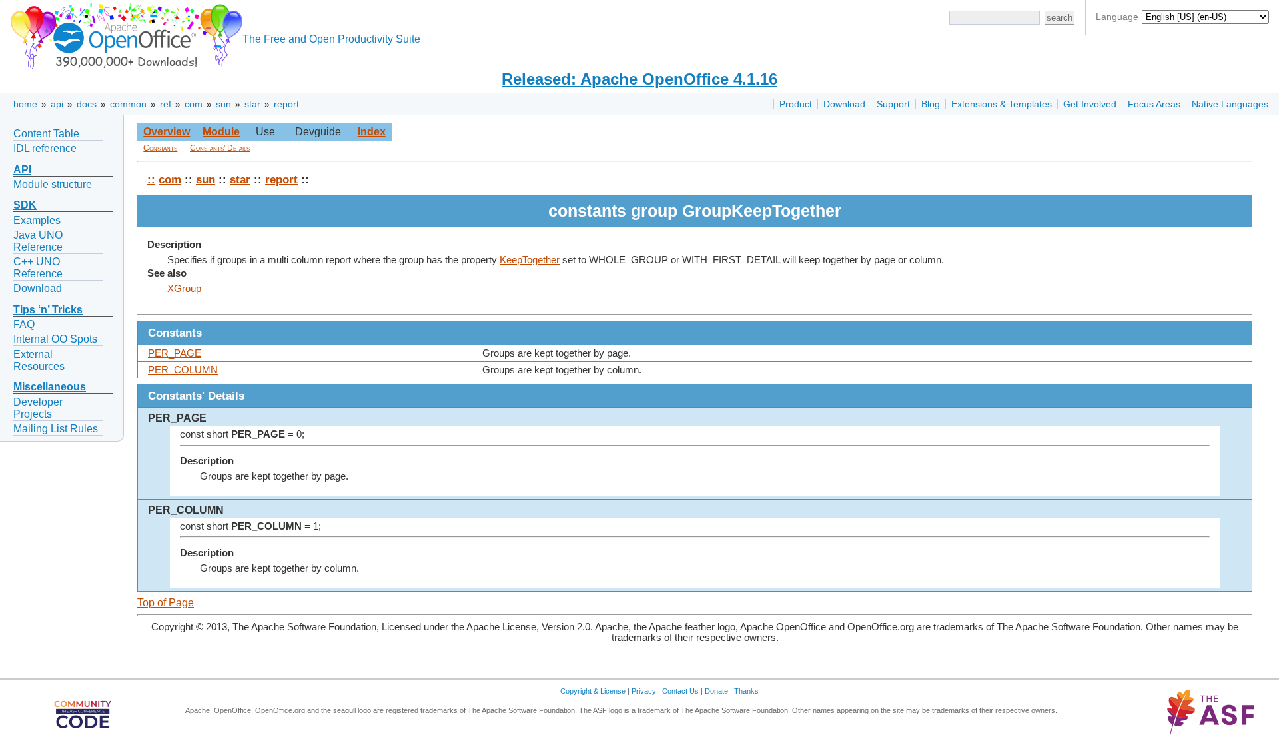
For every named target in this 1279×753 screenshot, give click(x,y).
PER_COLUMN (183, 370)
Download (844, 104)
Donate (716, 691)
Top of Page (165, 602)
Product (795, 104)
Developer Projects (38, 408)
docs (87, 104)
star (252, 104)
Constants (160, 148)
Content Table (46, 133)
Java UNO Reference (38, 241)
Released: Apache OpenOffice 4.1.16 (639, 79)
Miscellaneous (49, 386)
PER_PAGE (174, 353)
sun (223, 104)
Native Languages (1230, 104)
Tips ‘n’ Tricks (48, 309)
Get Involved (1089, 104)
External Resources (39, 360)
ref (165, 104)
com (194, 104)
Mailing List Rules (55, 428)
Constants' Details (220, 148)
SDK (25, 205)
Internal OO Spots (55, 339)
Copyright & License (593, 691)
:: (151, 179)
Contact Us (680, 691)
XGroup (184, 288)
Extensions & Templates (1001, 104)
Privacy (644, 691)
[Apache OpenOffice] (123, 33)
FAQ (24, 324)
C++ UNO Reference (38, 267)
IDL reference (45, 148)
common (128, 104)
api (57, 104)
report (286, 104)
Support (893, 104)
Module (221, 131)
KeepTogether (530, 260)
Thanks (746, 691)
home (25, 104)
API (22, 169)
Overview (166, 131)
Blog (930, 104)
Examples (37, 220)
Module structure (52, 184)
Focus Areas (1154, 104)
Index (372, 131)
